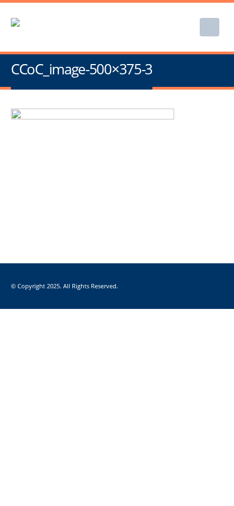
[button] (209, 27)
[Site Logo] (65, 27)
